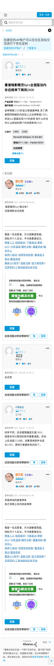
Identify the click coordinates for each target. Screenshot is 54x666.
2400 (16, 131)
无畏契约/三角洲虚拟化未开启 (21, 267)
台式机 (9, 30)
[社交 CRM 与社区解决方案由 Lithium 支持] (30, 643)
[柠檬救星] (9, 409)
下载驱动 (31, 242)
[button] (47, 62)
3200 (24, 131)
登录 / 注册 (44, 14)
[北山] (9, 65)
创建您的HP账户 (13, 48)
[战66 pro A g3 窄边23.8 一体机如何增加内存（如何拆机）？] (19, 55)
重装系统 (15, 259)
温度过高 (25, 263)
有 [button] (34, 336)
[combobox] (27, 22)
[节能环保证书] (22, 55)
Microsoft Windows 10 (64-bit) (28, 137)
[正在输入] (9, 184)
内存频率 (18, 148)
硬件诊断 (26, 246)
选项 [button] (49, 30)
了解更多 (31, 48)
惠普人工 (9, 242)
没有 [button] (43, 336)
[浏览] (4, 15)
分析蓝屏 (16, 246)
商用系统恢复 (26, 255)
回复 (12, 160)
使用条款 (36, 657)
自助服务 (20, 242)
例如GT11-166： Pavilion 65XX (28, 142)
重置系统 (38, 246)
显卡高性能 (38, 263)
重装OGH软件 (12, 263)
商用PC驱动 (11, 255)
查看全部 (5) (17, 153)
